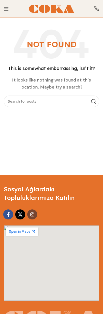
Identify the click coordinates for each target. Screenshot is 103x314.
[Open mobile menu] (6, 9)
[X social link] (20, 214)
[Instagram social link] (32, 214)
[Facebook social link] (8, 214)
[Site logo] (51, 8)
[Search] (93, 101)
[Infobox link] (96, 9)
